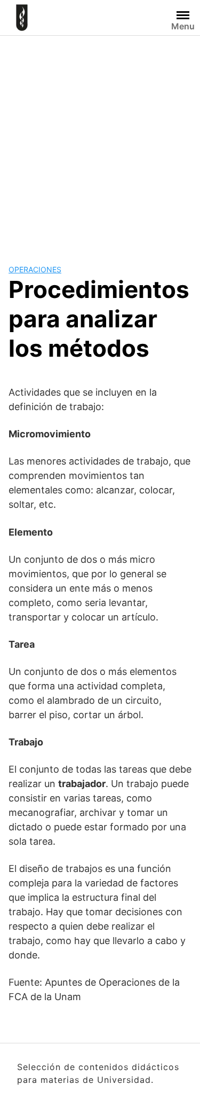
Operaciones (35, 269)
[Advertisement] (100, 141)
